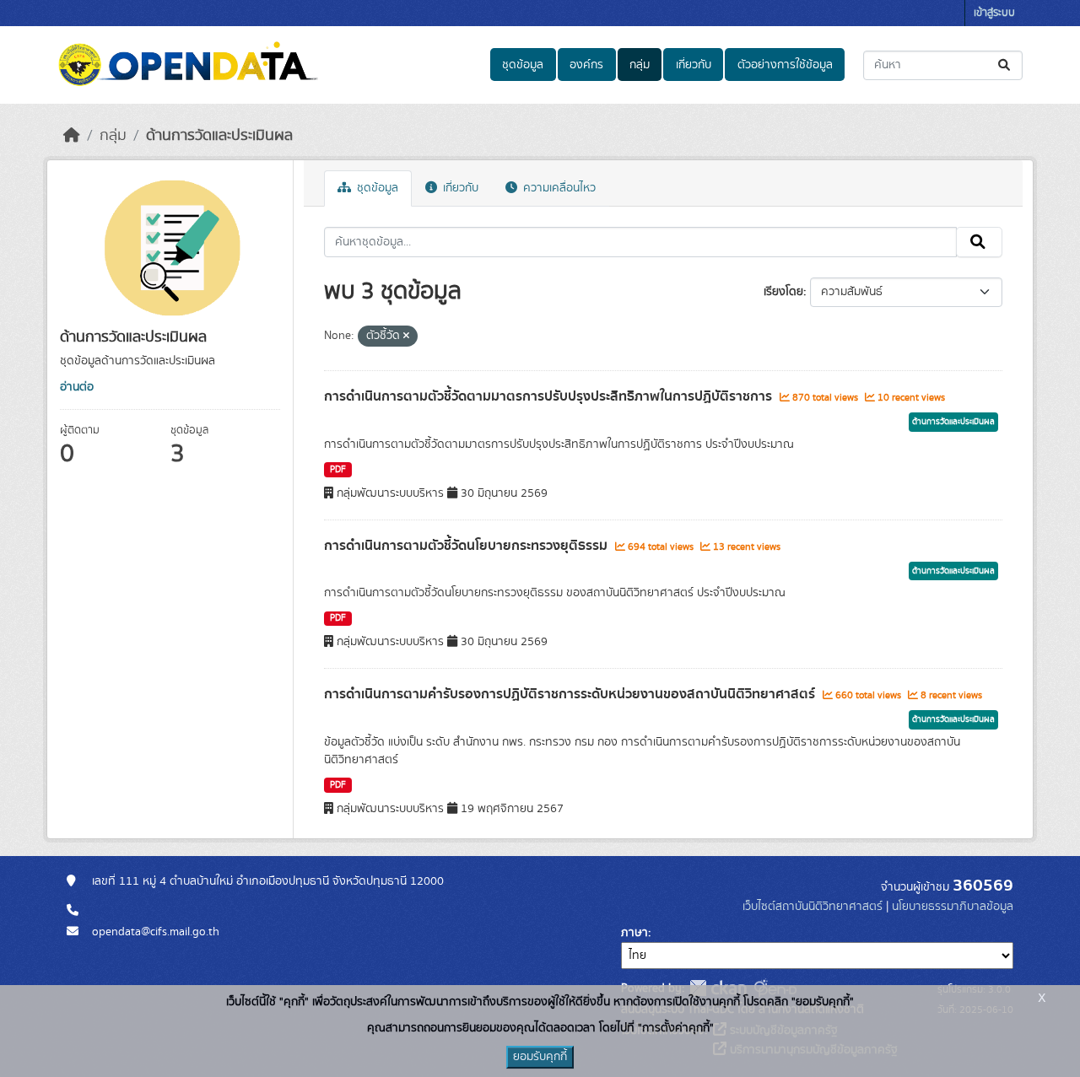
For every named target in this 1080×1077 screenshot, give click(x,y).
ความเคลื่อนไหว (558, 188)
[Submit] (1005, 65)
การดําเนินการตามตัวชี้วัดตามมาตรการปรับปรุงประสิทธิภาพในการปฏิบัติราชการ (549, 396)
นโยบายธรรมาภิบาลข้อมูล (952, 906)
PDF (338, 470)
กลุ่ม (639, 65)
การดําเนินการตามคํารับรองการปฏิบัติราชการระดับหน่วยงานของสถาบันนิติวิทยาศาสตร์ (571, 694)
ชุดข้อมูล (522, 65)
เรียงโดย (783, 291)
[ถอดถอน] (406, 336)
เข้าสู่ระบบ (994, 13)
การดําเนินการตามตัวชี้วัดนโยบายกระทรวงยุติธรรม (467, 546)
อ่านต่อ (77, 387)
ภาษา (634, 932)
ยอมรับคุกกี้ (540, 1056)
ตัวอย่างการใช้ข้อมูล (785, 65)
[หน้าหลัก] (71, 136)
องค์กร (586, 65)
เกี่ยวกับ (693, 65)
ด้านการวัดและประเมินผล (219, 136)
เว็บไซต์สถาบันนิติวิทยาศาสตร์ (812, 906)
